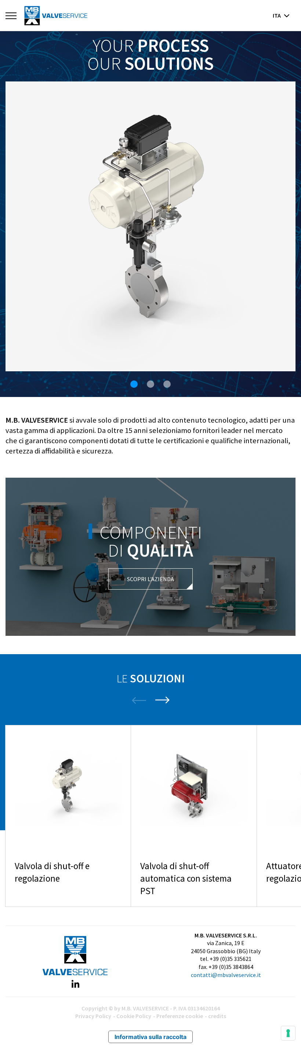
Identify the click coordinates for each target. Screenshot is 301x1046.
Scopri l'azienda (150, 579)
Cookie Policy (133, 1016)
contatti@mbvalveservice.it (226, 974)
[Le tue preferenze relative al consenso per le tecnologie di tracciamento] (288, 1033)
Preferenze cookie (179, 1016)
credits (217, 1016)
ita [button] (277, 15)
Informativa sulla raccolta (150, 1036)
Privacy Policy (93, 1016)
